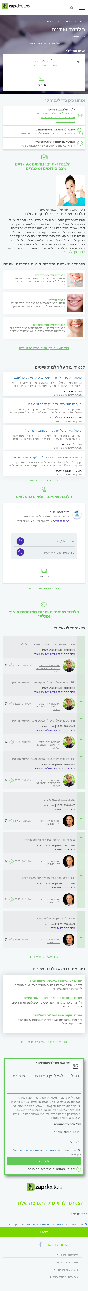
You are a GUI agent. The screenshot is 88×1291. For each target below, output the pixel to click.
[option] (44, 546)
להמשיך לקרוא (74, 252)
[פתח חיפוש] (72, 8)
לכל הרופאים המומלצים (44, 588)
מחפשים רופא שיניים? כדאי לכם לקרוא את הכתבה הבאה (48, 457)
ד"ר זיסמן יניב (44, 60)
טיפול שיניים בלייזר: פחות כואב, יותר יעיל (53, 430)
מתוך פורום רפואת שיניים (63, 809)
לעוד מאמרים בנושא (44, 480)
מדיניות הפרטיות (27, 1150)
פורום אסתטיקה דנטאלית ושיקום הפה (56, 980)
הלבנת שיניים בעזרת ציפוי (44, 43)
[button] (40, 1244)
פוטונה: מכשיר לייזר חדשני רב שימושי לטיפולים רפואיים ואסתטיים (49, 377)
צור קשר (44, 576)
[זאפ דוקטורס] (16, 6)
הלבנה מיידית (57, 299)
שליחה (44, 1160)
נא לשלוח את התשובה (67, 1124)
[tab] (41, 644)
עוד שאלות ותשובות (44, 956)
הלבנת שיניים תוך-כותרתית (49, 324)
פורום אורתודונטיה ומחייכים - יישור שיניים (53, 997)
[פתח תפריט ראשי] (82, 8)
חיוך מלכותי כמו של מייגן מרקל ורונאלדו (55, 404)
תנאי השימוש (48, 1150)
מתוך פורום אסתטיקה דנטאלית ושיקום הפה (54, 654)
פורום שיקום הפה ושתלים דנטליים (58, 1015)
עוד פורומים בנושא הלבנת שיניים (44, 1042)
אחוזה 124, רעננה (63, 541)
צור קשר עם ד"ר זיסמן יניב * (53, 1063)
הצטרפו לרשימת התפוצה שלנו (51, 1203)
